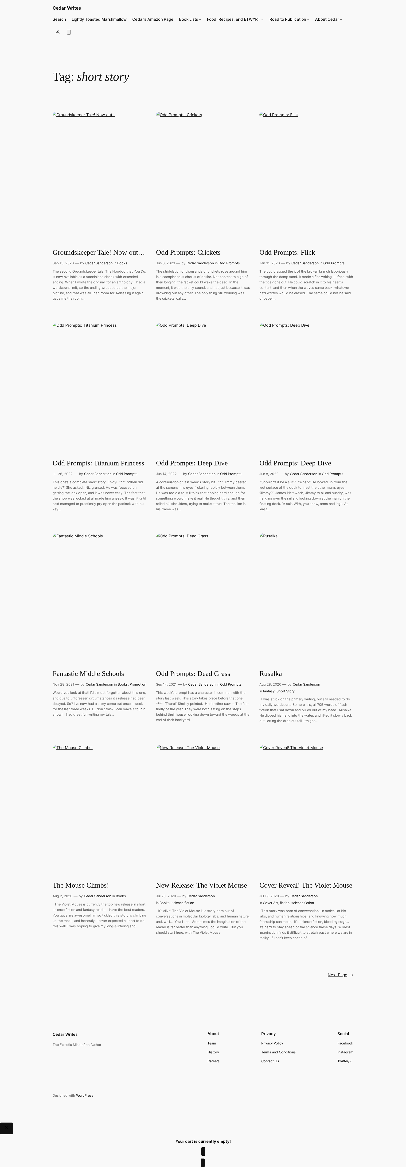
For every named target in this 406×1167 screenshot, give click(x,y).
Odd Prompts (229, 263)
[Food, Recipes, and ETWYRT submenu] (262, 19)
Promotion (138, 684)
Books (122, 263)
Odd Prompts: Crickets (188, 252)
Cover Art (270, 903)
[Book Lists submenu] (200, 19)
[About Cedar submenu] (341, 19)
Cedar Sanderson (99, 263)
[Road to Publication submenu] (308, 19)
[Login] (57, 32)
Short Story (286, 691)
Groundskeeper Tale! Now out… (99, 252)
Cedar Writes (67, 8)
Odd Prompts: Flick (287, 252)
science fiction (183, 903)
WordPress (85, 1095)
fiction (284, 903)
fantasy (269, 691)
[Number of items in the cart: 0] (69, 32)
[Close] (6, 1128)
